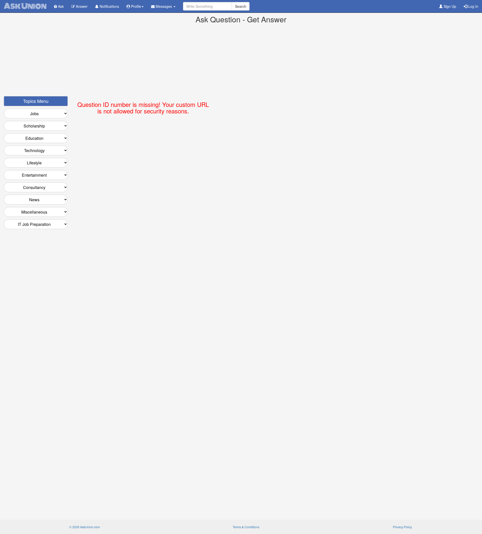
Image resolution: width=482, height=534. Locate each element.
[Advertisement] (241, 61)
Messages (164, 6)
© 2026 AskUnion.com (84, 527)
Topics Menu (35, 101)
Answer (81, 6)
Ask (60, 6)
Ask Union (25, 6)
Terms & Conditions (246, 527)
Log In (472, 6)
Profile (135, 6)
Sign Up (449, 6)
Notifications (109, 6)
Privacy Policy (402, 527)
